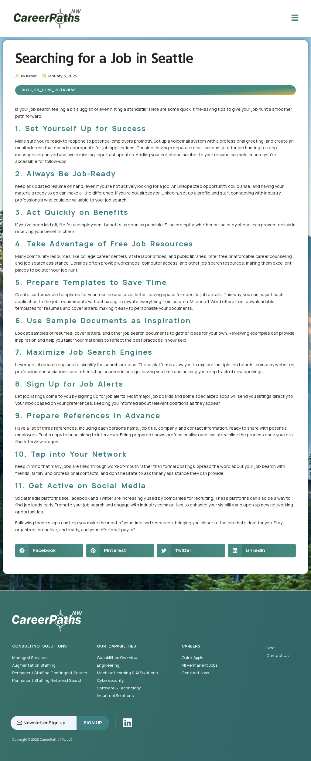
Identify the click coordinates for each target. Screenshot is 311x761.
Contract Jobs (195, 673)
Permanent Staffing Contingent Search (49, 673)
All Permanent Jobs (199, 665)
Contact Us (277, 656)
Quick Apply (192, 658)
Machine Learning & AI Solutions (127, 673)
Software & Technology (119, 688)
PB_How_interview (54, 90)
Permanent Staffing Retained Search (47, 680)
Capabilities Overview (117, 658)
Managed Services (29, 658)
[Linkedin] (127, 723)
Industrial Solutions (115, 696)
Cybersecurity (110, 680)
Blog (27, 90)
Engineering (108, 665)
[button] (49, 550)
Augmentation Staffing (34, 665)
